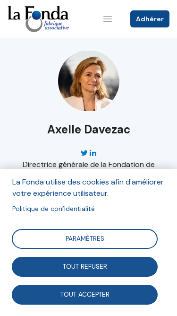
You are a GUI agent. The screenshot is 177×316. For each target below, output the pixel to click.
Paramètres (84, 238)
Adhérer (150, 19)
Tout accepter (84, 294)
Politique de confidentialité (53, 209)
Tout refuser (84, 266)
